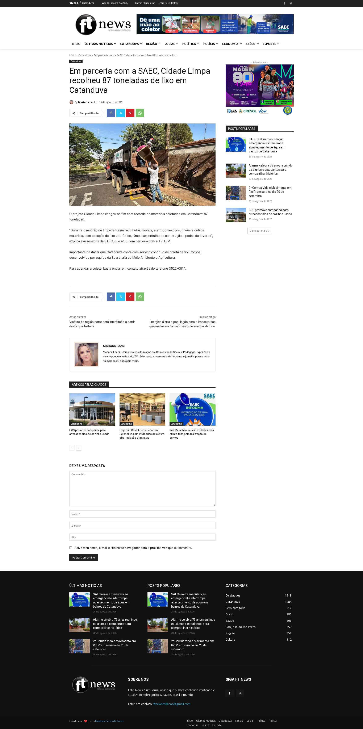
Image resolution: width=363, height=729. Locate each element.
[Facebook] (284, 3)
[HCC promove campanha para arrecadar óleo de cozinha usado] (92, 409)
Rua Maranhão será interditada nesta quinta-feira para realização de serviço (192, 434)
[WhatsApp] (140, 113)
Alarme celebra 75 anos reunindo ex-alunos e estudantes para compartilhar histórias (271, 169)
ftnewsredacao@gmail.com (172, 704)
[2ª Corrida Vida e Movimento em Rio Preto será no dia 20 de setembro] (236, 193)
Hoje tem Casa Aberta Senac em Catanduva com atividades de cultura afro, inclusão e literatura (142, 434)
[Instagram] (291, 3)
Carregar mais (258, 230)
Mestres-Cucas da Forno (109, 721)
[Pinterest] (130, 113)
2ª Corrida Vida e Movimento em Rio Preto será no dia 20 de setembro (270, 192)
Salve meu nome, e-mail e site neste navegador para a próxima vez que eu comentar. (133, 547)
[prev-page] (72, 448)
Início (72, 55)
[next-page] (78, 448)
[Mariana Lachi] (72, 102)
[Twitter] (120, 113)
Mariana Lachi (87, 102)
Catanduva (84, 55)
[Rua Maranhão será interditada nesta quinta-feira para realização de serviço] (193, 409)
